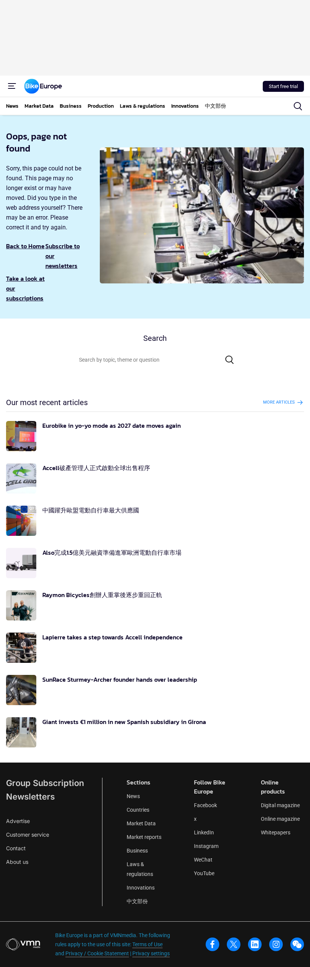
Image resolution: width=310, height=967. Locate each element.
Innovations (141, 888)
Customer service (27, 834)
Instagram (206, 846)
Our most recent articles (47, 402)
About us (17, 862)
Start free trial (283, 86)
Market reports (144, 837)
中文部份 (137, 901)
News (133, 796)
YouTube (204, 873)
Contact (16, 848)
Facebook (205, 805)
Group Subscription (45, 783)
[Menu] (12, 86)
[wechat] (297, 944)
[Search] (229, 360)
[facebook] (212, 944)
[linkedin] (255, 944)
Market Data (141, 823)
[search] (298, 106)
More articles (279, 402)
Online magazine (280, 819)
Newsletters (30, 796)
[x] (233, 944)
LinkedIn (204, 832)
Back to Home (25, 246)
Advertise (18, 821)
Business (137, 851)
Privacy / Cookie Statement (97, 953)
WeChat (203, 860)
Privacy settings (151, 953)
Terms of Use (147, 944)
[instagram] (276, 944)
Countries (138, 810)
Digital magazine (280, 805)
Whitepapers (275, 832)
